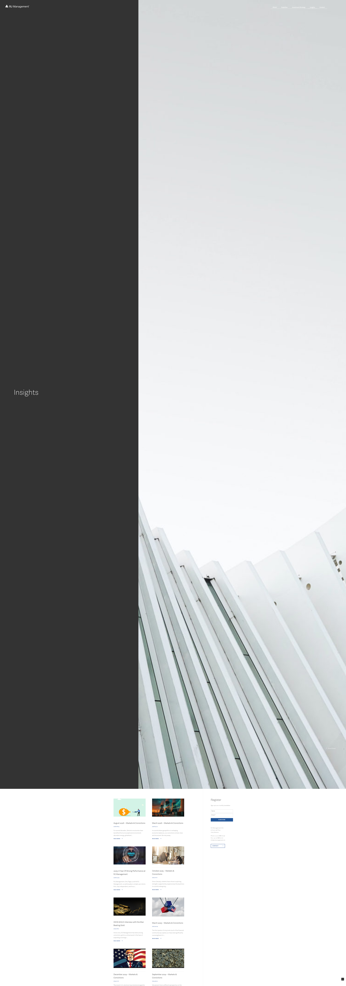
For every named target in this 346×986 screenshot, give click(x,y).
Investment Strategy (298, 7)
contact (215, 846)
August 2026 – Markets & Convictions (129, 823)
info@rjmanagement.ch (218, 840)
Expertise (284, 7)
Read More (117, 838)
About (275, 7)
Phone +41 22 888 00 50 (218, 836)
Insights (312, 7)
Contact (322, 7)
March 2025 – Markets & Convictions (167, 923)
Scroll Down (332, 748)
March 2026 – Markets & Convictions (167, 823)
